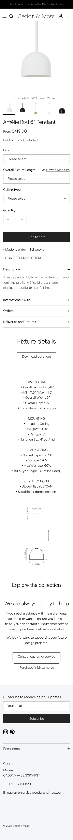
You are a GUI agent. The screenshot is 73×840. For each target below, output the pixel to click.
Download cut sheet (36, 356)
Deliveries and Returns (19, 322)
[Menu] (4, 16)
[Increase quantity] (23, 219)
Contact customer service (36, 656)
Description (11, 269)
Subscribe (36, 718)
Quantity (9, 210)
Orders (8, 311)
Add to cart (36, 237)
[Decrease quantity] (7, 219)
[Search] (13, 16)
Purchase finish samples (36, 667)
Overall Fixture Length (19, 170)
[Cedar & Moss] (36, 16)
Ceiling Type (12, 190)
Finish (7, 150)
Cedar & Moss (21, 826)
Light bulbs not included (20, 140)
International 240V (16, 300)
